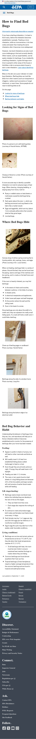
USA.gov (5, 685)
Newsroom (6, 675)
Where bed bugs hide (12, 96)
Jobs (3, 671)
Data (4, 665)
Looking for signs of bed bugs (14, 93)
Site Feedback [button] (7, 717)
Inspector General (8, 668)
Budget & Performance (10, 632)
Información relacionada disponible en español (17, 31)
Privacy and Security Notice (12, 653)
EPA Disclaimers (8, 704)
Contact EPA (7, 700)
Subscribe (5, 682)
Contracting (6, 636)
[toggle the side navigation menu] (4, 12)
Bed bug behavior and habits (14, 99)
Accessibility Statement (10, 629)
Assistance (5, 586)
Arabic (4, 589)
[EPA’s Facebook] (4, 728)
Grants (4, 643)
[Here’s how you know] (18, 2)
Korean (21, 595)
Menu (31, 7)
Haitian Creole (7, 595)
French (21, 592)
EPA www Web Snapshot (11, 639)
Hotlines (5, 707)
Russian (21, 598)
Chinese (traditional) (8, 592)
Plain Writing (7, 650)
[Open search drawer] (4, 7)
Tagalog (4, 602)
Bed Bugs (10, 12)
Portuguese (5, 598)
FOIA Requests (7, 711)
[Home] (16, 7)
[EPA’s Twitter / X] (8, 728)
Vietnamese (22, 602)
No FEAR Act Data (9, 646)
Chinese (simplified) (25, 589)
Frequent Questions (9, 714)
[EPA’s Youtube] (13, 728)
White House (6, 689)
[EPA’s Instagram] (17, 728)
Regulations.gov (7, 678)
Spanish (21, 586)
